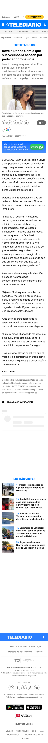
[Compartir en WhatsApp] (4, 122)
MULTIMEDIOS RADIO (34, 735)
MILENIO (9, 731)
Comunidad (22, 31)
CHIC (34, 731)
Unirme (34, 147)
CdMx (16, 17)
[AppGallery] (24, 715)
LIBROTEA (25, 738)
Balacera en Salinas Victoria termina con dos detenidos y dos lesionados (30, 516)
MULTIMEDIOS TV (14, 735)
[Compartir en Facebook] (9, 122)
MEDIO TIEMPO (22, 731)
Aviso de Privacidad (18, 646)
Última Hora (7, 31)
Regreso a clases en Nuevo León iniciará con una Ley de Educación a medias (30, 545)
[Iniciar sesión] (45, 24)
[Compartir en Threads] (20, 122)
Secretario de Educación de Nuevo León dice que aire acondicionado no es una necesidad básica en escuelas (30, 533)
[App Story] (34, 707)
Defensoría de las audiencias (19, 652)
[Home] (25, 25)
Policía (35, 31)
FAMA (41, 731)
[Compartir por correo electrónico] (26, 122)
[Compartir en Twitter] (15, 122)
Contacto (39, 652)
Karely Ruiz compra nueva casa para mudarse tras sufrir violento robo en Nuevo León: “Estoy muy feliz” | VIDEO (31, 505)
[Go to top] (43, 637)
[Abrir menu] (3, 25)
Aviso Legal (36, 646)
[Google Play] (15, 707)
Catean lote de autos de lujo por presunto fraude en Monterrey (30, 487)
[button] (6, 129)
